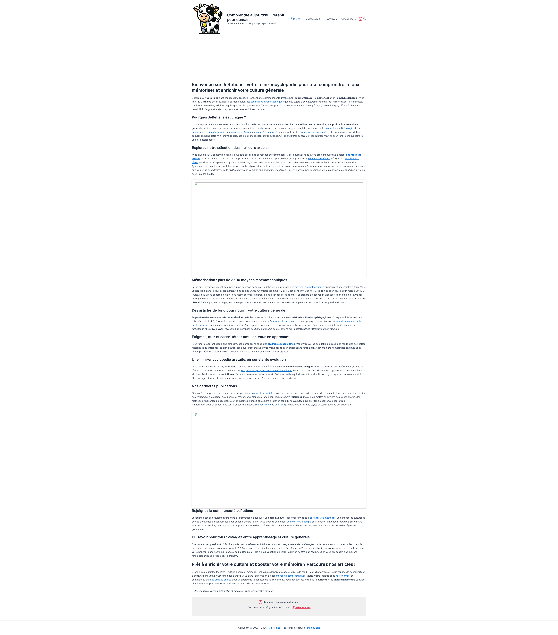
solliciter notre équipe (299, 521)
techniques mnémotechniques (267, 101)
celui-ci (279, 404)
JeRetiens (274, 627)
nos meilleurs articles (262, 393)
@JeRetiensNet (302, 607)
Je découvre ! (312, 18)
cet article (265, 404)
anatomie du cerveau (282, 321)
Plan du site (313, 627)
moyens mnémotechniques (309, 287)
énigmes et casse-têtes (281, 343)
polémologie (331, 128)
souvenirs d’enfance (319, 158)
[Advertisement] (279, 60)
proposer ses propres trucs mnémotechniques (266, 370)
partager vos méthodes (323, 517)
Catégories (347, 18)
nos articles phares (220, 579)
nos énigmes (342, 575)
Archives (332, 18)
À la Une (295, 18)
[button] (321, 19)
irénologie (347, 128)
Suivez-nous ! (361, 19)
